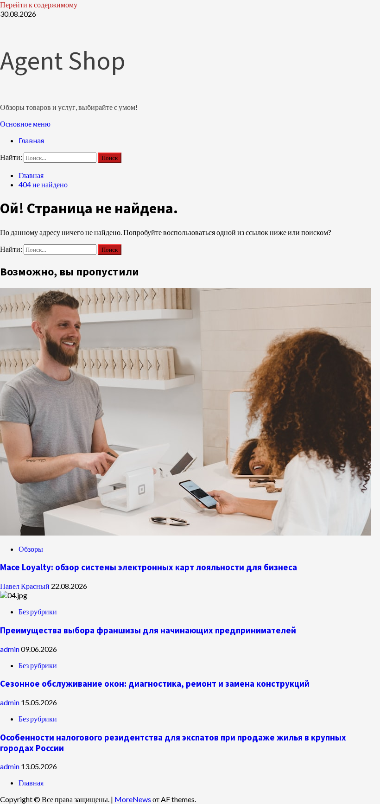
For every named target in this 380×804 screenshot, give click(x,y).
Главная (31, 140)
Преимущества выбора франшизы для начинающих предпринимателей (148, 630)
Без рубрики (38, 611)
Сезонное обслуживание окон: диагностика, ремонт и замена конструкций (155, 683)
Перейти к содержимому (38, 4)
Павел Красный (25, 585)
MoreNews (132, 799)
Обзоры (31, 548)
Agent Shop (62, 60)
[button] (25, 123)
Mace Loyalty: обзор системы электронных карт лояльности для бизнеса (148, 567)
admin (10, 648)
